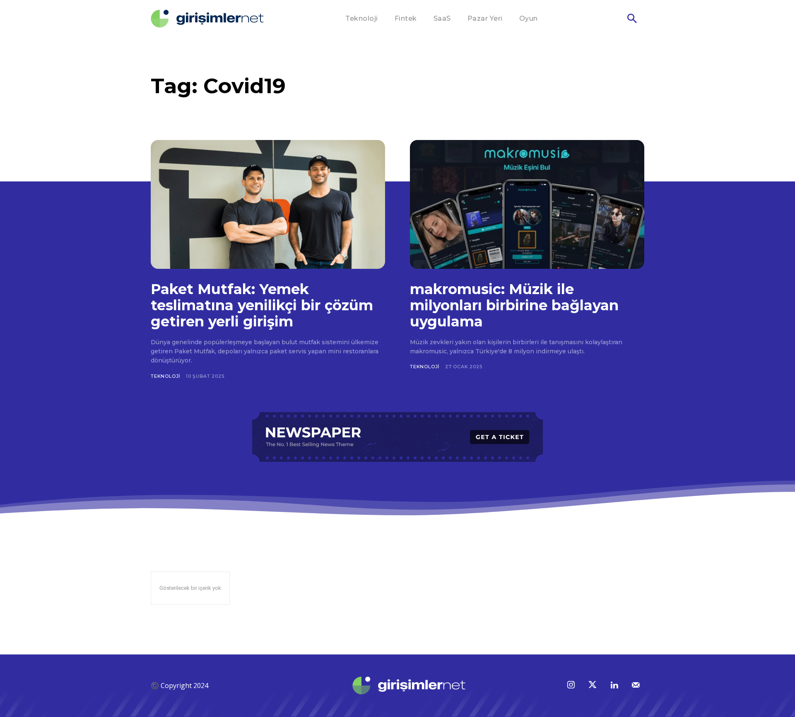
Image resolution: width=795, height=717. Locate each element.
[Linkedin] (614, 685)
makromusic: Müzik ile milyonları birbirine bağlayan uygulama (514, 305)
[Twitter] (592, 685)
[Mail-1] (635, 685)
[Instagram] (571, 685)
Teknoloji (165, 376)
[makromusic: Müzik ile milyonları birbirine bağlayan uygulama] (527, 204)
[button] (631, 19)
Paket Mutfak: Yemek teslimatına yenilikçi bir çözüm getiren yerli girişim (262, 305)
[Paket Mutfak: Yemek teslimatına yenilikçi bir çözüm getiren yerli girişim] (268, 204)
